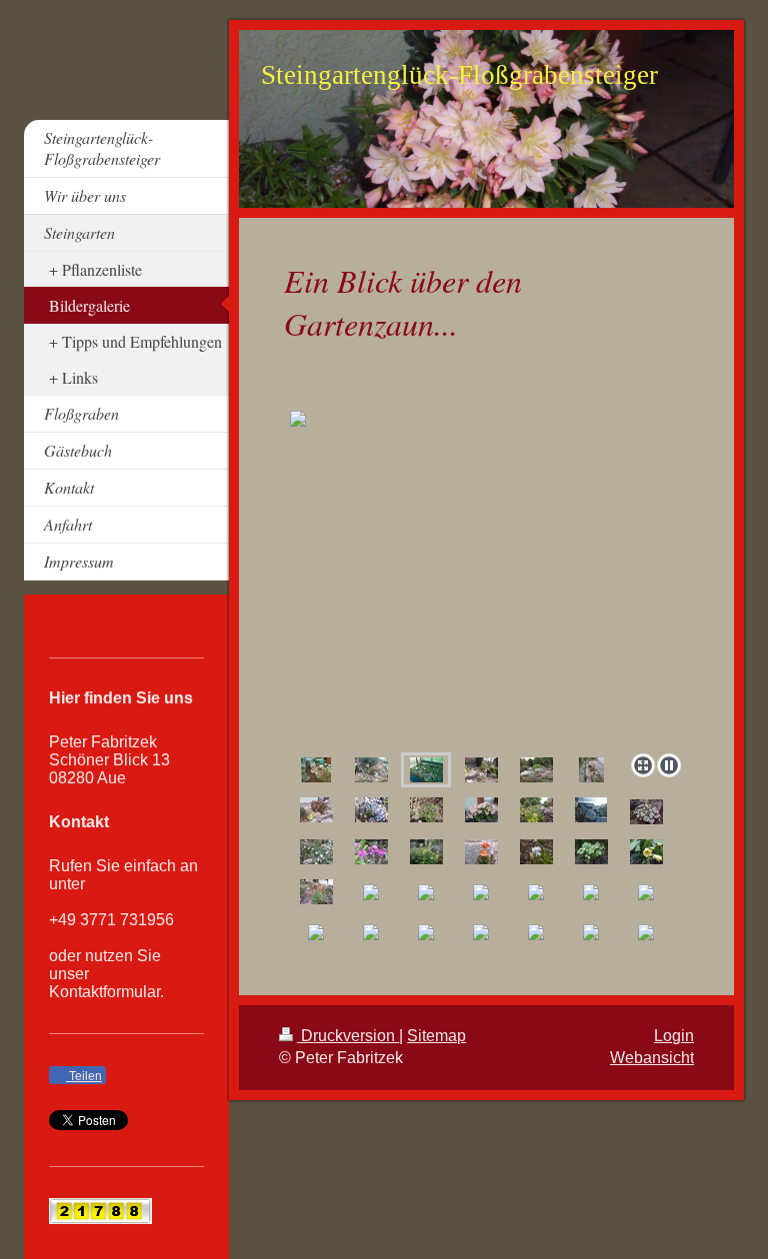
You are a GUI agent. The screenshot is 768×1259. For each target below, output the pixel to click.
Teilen (84, 1076)
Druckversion (348, 1035)
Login (674, 1035)
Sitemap (436, 1035)
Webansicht (652, 1057)
